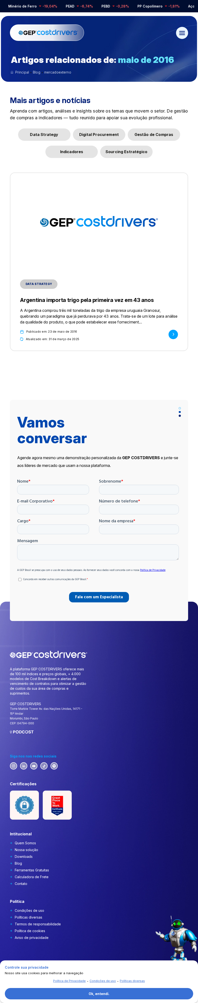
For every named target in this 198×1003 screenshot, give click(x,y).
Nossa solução (26, 850)
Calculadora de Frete (32, 877)
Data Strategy (44, 134)
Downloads (24, 856)
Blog (18, 863)
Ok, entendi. (99, 994)
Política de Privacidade (69, 981)
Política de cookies (30, 931)
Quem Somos (25, 843)
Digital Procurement (99, 134)
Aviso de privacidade (32, 938)
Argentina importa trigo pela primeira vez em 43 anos (87, 300)
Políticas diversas (28, 917)
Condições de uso (29, 910)
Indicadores (71, 151)
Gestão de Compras (153, 134)
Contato (21, 884)
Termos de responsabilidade (38, 924)
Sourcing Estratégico (126, 151)
